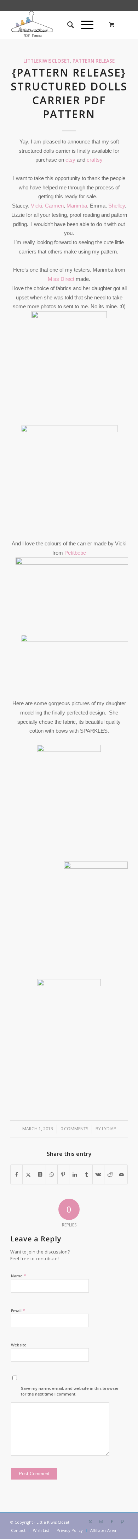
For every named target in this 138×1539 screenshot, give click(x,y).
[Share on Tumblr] (86, 1174)
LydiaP (109, 1129)
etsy (71, 160)
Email (18, 1310)
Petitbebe (75, 553)
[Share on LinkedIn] (75, 1174)
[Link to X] (90, 1521)
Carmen (54, 206)
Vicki (36, 206)
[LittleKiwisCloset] (57, 24)
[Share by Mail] (121, 1174)
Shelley (116, 206)
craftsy (95, 160)
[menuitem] (67, 24)
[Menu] (83, 24)
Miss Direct (61, 279)
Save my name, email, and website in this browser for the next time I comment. (70, 1391)
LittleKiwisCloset (46, 61)
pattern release (94, 61)
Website (19, 1344)
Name (18, 1275)
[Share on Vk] (98, 1174)
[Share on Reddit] (110, 1174)
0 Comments (74, 1129)
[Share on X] (28, 1174)
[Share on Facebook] (16, 1174)
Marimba (77, 206)
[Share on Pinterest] (63, 1174)
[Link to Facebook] (112, 1521)
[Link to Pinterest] (122, 1521)
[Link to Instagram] (101, 1521)
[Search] (67, 24)
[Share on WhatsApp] (51, 1174)
